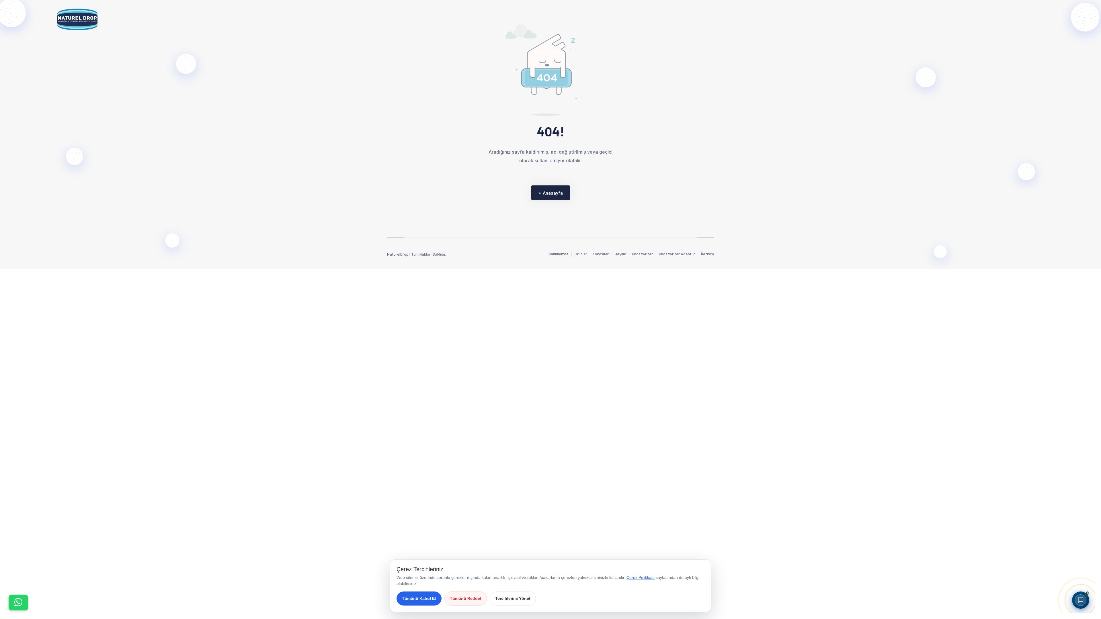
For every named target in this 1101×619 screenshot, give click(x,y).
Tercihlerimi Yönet (512, 598)
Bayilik (620, 253)
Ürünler (581, 253)
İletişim (707, 253)
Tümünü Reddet (465, 598)
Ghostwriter (642, 253)
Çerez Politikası (640, 577)
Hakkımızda (558, 253)
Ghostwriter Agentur (677, 253)
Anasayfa (553, 192)
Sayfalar (601, 253)
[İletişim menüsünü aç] (18, 602)
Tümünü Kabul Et (419, 598)
